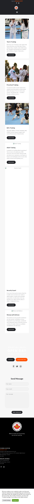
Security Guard (11, 290)
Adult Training (11, 147)
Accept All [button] (15, 500)
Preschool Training (12, 85)
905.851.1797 (3, 449)
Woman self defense (13, 315)
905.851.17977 (19, 1)
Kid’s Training (11, 128)
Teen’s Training (11, 42)
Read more (11, 54)
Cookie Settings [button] (6, 500)
